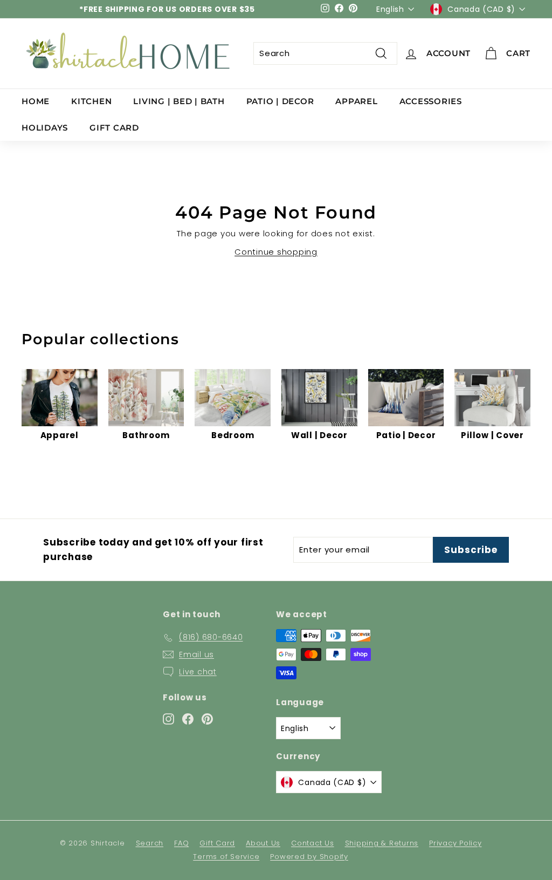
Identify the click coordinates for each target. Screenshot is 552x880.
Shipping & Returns (382, 843)
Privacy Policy (455, 843)
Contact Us (312, 843)
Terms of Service (226, 856)
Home (36, 101)
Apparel (356, 101)
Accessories (430, 101)
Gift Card (114, 127)
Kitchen (91, 101)
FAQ (181, 843)
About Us (263, 843)
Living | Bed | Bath (178, 101)
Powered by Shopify (309, 856)
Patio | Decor (280, 101)
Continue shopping (276, 251)
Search (150, 843)
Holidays (45, 127)
